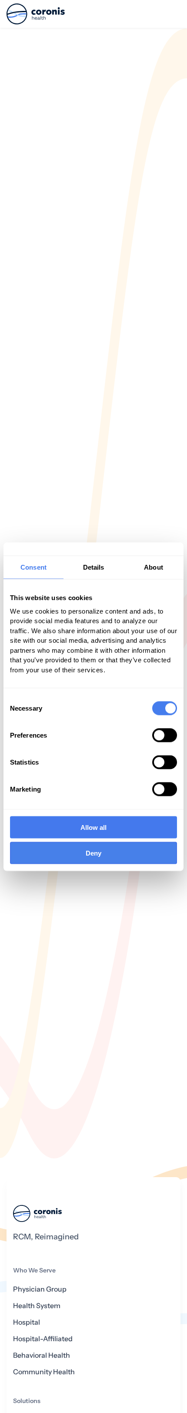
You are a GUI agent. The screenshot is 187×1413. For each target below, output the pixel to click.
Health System (36, 1305)
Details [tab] (93, 567)
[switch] (164, 735)
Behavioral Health (41, 1355)
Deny (93, 852)
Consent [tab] (33, 567)
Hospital (26, 1322)
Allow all (93, 827)
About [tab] (153, 567)
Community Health (44, 1371)
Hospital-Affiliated (43, 1338)
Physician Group (40, 1289)
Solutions (26, 1401)
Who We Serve (34, 1270)
